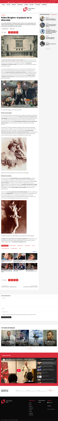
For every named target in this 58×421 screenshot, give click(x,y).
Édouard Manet (20, 245)
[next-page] (30, 348)
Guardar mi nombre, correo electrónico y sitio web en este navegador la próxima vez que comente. (19, 314)
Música (28, 2)
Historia (45, 2)
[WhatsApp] (17, 32)
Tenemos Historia (41, 400)
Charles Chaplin (12, 245)
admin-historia (5, 28)
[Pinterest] (14, 32)
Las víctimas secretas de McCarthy (30, 286)
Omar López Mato (8, 344)
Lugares (42, 2)
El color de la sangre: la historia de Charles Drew (51, 19)
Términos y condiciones (51, 409)
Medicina (34, 2)
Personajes (38, 2)
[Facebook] (52, 1)
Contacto (49, 405)
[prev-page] (27, 348)
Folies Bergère (27, 245)
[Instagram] (54, 1)
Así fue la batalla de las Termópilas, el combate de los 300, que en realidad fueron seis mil (51, 32)
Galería (39, 402)
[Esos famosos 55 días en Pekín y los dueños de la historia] (42, 25)
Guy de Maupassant (5, 248)
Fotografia (49, 2)
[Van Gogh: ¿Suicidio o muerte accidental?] (42, 37)
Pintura (31, 2)
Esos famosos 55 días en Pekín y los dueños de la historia (51, 25)
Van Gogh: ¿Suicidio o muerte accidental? (50, 38)
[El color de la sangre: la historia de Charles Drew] (42, 18)
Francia (33, 245)
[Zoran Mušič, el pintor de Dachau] (42, 43)
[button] (50, 0)
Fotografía (31, 413)
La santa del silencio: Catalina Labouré (8, 286)
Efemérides (53, 2)
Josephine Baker (14, 248)
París (20, 248)
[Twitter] (56, 1)
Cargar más (48, 48)
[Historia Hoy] (29, 9)
